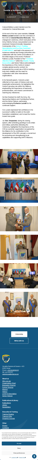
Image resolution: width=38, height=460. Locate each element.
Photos (4, 425)
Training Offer (7, 416)
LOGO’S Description (9, 394)
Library (4, 405)
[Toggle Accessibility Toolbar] (34, 456)
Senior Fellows (7, 396)
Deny (19, 448)
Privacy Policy (22, 457)
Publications (6, 403)
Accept (19, 443)
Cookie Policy (14, 457)
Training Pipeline (8, 414)
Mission (5, 389)
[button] (35, 4)
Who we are (6, 381)
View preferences (19, 453)
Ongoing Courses (8, 418)
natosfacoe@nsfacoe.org (10, 374)
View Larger (19, 160)
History (4, 392)
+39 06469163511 (13, 370)
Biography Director (9, 385)
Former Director (7, 387)
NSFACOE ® (12, 17)
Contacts (5, 428)
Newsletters (6, 407)
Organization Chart (9, 383)
